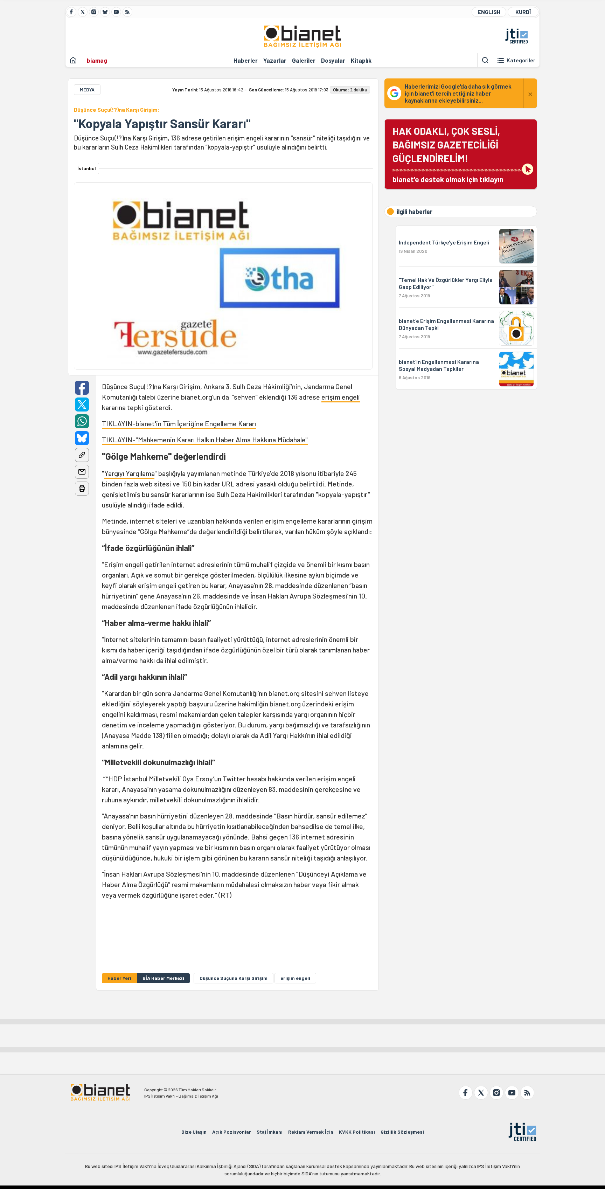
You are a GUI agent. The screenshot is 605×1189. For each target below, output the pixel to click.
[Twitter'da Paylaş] (82, 405)
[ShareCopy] (82, 455)
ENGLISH (489, 11)
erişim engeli (340, 397)
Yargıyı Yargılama (129, 473)
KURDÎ (523, 11)
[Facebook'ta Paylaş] (82, 388)
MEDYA (87, 89)
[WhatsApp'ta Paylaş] (82, 421)
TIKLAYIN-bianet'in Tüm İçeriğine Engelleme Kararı (179, 423)
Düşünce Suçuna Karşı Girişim (233, 978)
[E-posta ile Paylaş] (82, 472)
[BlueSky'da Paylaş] (82, 438)
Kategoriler (521, 60)
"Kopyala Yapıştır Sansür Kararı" (162, 123)
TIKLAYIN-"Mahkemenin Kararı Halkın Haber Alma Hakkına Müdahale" (205, 439)
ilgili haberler (414, 211)
